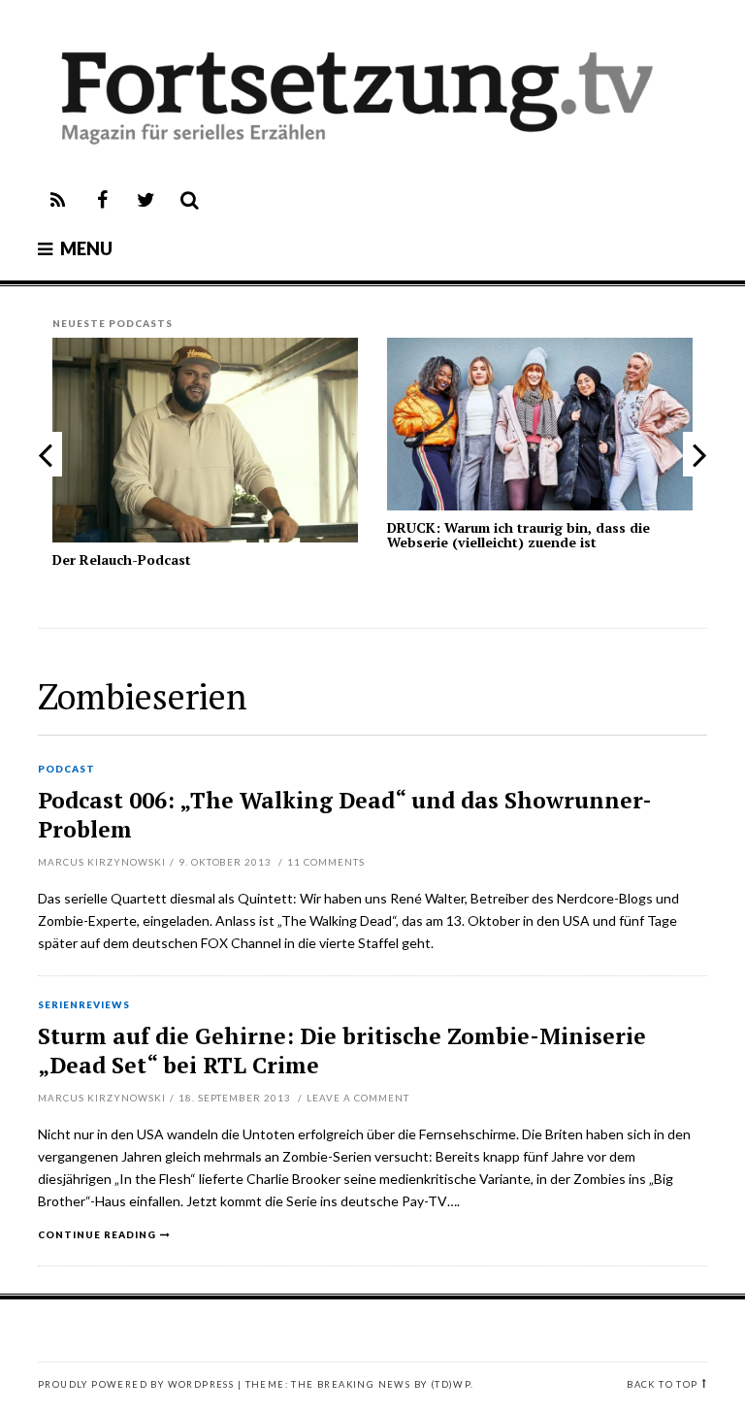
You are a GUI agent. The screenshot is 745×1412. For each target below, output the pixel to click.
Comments (326, 862)
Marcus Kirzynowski (102, 862)
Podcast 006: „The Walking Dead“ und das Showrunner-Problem (345, 814)
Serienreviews (84, 1005)
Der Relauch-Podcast (121, 559)
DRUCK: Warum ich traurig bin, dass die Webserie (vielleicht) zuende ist (518, 534)
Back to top (662, 1384)
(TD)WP (450, 1384)
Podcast (66, 769)
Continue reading (97, 1234)
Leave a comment (358, 1097)
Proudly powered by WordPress (136, 1384)
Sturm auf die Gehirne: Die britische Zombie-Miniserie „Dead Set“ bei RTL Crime (342, 1050)
